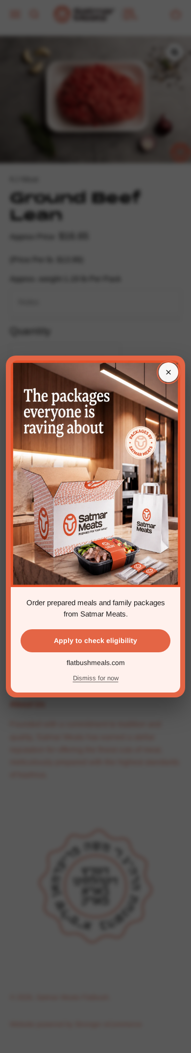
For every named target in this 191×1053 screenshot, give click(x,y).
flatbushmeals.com (96, 663)
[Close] (168, 372)
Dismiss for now (96, 678)
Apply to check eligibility (95, 640)
